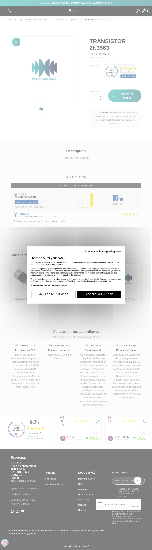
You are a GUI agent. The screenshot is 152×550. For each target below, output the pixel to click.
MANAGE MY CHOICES (53, 294)
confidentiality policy (59, 285)
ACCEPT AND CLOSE (99, 294)
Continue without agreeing (100, 251)
